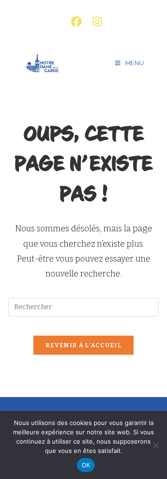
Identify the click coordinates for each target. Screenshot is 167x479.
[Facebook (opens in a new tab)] (76, 21)
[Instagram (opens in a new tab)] (94, 21)
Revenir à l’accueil (83, 345)
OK (86, 465)
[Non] (155, 445)
